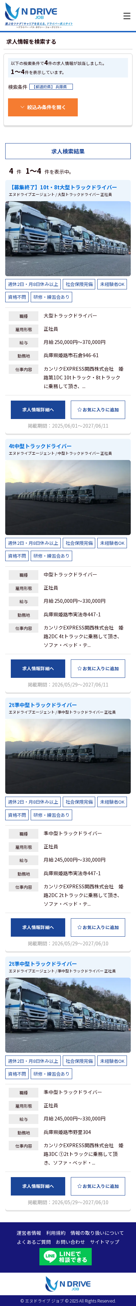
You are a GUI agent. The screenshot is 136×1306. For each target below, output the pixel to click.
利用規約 (56, 1233)
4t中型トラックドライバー (40, 446)
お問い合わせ (70, 1242)
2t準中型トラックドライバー (43, 704)
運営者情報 (29, 1233)
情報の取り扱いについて (97, 1233)
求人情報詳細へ (38, 409)
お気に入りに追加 (101, 409)
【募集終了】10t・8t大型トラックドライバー (63, 187)
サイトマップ (104, 1242)
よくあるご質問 (34, 1242)
